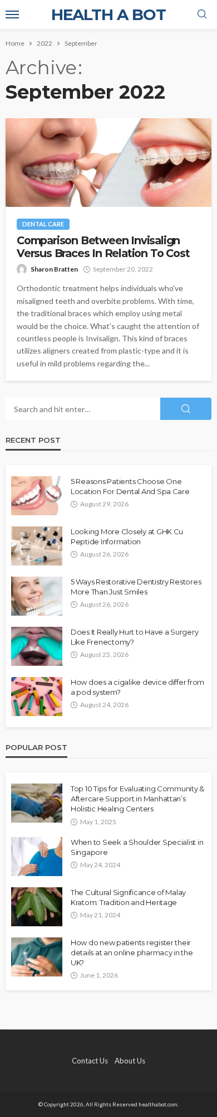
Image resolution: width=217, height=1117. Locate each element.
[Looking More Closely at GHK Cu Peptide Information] (36, 545)
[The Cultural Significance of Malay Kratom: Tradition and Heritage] (36, 906)
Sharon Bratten (54, 269)
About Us (130, 1060)
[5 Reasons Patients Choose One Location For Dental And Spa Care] (36, 495)
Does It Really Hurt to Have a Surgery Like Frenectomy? (134, 636)
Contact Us (90, 1060)
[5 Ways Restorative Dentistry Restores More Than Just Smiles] (36, 596)
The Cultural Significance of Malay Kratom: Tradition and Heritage (128, 897)
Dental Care (43, 224)
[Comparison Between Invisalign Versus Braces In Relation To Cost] (108, 162)
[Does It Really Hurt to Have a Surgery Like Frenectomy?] (36, 646)
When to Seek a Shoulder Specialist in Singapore (137, 847)
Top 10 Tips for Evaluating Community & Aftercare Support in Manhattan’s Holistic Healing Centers (137, 798)
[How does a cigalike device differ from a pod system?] (36, 696)
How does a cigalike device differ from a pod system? (137, 687)
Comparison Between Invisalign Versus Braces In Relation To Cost (103, 247)
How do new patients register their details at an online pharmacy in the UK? (132, 952)
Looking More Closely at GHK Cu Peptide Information (127, 536)
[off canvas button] (12, 14)
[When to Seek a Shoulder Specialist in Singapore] (36, 856)
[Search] (202, 14)
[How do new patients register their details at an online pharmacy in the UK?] (36, 956)
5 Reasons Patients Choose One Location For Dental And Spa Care (130, 486)
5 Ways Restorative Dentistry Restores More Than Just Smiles (136, 586)
